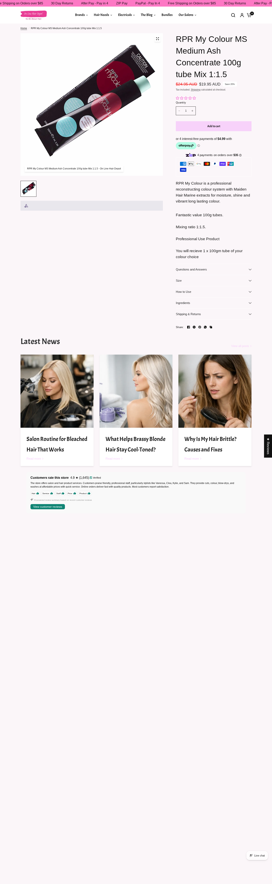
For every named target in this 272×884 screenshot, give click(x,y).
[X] (194, 327)
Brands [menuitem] (80, 15)
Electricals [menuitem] (125, 15)
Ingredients (183, 303)
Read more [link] (33, 458)
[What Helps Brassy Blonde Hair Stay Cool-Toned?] (136, 391)
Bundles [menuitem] (167, 15)
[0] (248, 15)
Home (24, 28)
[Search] (233, 15)
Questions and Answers (191, 269)
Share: (180, 327)
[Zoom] (157, 39)
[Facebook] (188, 327)
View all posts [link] (240, 345)
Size (179, 280)
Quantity (181, 102)
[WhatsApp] (205, 327)
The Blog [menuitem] (147, 15)
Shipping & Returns (188, 314)
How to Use (183, 291)
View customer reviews (47, 506)
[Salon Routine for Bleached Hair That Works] (57, 391)
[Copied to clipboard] (210, 327)
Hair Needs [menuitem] (101, 15)
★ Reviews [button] (268, 446)
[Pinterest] (199, 327)
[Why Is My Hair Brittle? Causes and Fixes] (214, 391)
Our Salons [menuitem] (186, 15)
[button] (80, 847)
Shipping (196, 89)
